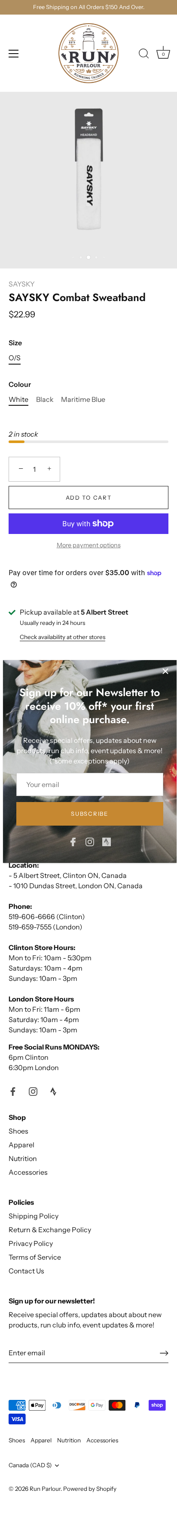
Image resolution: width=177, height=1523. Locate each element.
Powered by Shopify (89, 1488)
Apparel (21, 1144)
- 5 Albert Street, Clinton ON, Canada (68, 875)
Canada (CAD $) (30, 1465)
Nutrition (23, 1158)
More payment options (89, 545)
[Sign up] (164, 1353)
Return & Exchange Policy (50, 1229)
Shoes (18, 1131)
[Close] (165, 671)
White (18, 399)
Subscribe (89, 813)
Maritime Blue (83, 399)
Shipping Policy (33, 1216)
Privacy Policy (31, 1243)
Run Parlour (45, 1488)
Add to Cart (89, 497)
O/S (15, 358)
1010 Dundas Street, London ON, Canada (78, 885)
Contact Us (26, 1271)
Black (45, 399)
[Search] (143, 54)
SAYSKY (22, 284)
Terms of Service (35, 1257)
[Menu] (13, 53)
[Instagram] (89, 841)
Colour (20, 384)
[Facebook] (73, 841)
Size (15, 343)
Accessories (28, 1172)
